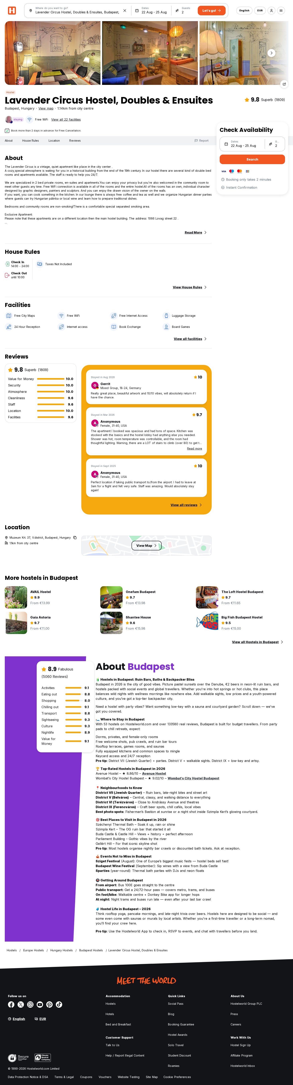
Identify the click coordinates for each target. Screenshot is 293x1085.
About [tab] (9, 140)
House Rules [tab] (30, 140)
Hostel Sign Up (241, 1045)
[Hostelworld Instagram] (30, 1004)
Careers (236, 1024)
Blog (171, 1014)
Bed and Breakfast (118, 1024)
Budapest (12, 108)
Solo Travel (176, 1045)
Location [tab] (54, 140)
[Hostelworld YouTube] (40, 1004)
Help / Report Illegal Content (125, 1055)
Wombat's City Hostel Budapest (193, 778)
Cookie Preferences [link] (177, 1077)
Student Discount (179, 1055)
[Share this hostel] (284, 84)
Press (234, 1014)
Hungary (27, 108)
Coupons (86, 1077)
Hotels (110, 1014)
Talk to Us (112, 1045)
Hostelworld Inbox (243, 1065)
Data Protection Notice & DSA (28, 1077)
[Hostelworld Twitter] (21, 1004)
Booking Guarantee (181, 1024)
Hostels (111, 1003)
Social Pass (175, 1003)
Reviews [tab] (75, 140)
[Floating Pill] (271, 53)
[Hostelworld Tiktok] (59, 1004)
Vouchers (105, 1077)
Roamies (173, 1065)
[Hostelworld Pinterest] (49, 1004)
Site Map (152, 1077)
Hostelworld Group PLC (246, 1003)
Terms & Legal (64, 1077)
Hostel (10, 92)
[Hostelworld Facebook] (11, 1004)
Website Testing (129, 1077)
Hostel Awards (177, 1034)
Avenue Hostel (154, 773)
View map (45, 108)
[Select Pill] (271, 11)
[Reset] (125, 10)
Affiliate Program (242, 1055)
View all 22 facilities (66, 120)
